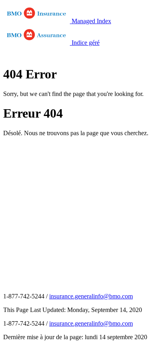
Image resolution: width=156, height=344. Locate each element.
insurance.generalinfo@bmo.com (91, 296)
